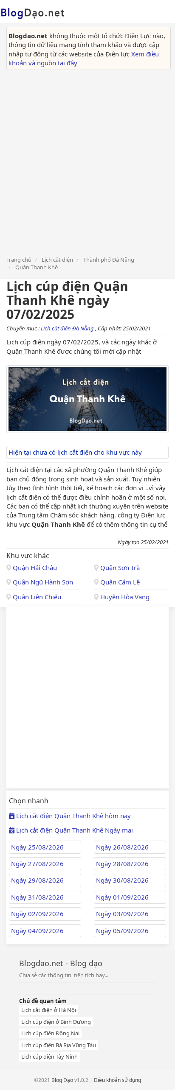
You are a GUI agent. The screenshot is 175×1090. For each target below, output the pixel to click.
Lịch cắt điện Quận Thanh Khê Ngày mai (73, 830)
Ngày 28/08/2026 (122, 863)
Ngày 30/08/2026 (122, 880)
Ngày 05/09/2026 (122, 930)
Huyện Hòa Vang (124, 597)
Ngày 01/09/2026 (122, 897)
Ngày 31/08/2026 (37, 897)
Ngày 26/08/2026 (122, 847)
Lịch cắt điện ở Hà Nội (48, 1010)
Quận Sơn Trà (119, 567)
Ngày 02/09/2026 (37, 913)
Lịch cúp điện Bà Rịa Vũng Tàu (58, 1045)
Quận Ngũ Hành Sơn (42, 582)
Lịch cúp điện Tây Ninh (49, 1056)
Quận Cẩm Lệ (119, 582)
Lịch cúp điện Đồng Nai (50, 1033)
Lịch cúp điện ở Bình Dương (56, 1022)
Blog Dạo (62, 1080)
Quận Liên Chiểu (36, 597)
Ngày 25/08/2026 (37, 847)
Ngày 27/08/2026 (37, 863)
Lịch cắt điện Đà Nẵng (68, 328)
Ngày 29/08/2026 (37, 880)
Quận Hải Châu (34, 567)
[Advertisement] (87, 161)
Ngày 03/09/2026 (122, 913)
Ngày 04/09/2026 (37, 930)
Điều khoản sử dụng (117, 1080)
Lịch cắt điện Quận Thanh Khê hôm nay (72, 815)
